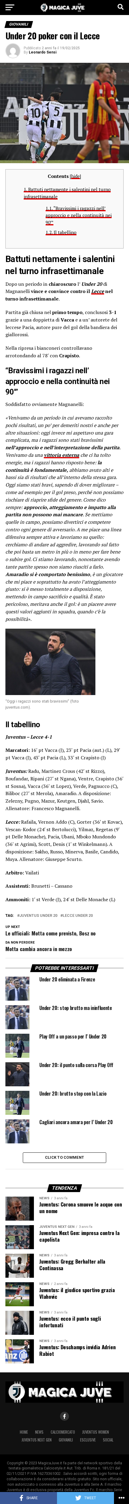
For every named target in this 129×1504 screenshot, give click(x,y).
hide (75, 176)
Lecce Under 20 (78, 916)
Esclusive (88, 1440)
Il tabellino (61, 232)
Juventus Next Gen (37, 1440)
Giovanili (66, 1440)
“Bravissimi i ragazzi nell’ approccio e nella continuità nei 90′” (79, 215)
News (39, 1432)
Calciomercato (63, 1432)
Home (24, 1432)
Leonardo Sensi (42, 52)
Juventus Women (95, 1432)
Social (108, 1440)
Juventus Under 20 (38, 916)
